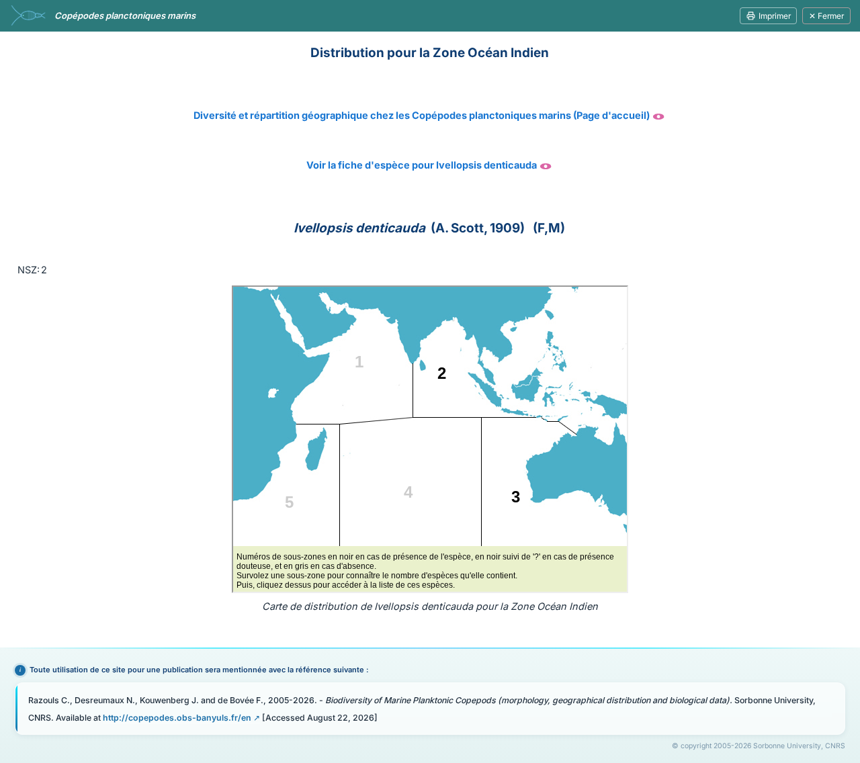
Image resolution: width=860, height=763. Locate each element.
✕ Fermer (826, 16)
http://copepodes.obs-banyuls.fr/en (177, 718)
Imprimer (775, 16)
